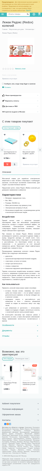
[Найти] (28, 14)
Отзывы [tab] (5, 336)
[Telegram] (10, 424)
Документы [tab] (7, 331)
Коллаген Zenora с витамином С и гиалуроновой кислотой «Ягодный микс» (17, 152)
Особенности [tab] (8, 325)
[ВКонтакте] (5, 424)
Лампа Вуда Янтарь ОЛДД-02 (10, 383)
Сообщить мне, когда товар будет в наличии (19, 84)
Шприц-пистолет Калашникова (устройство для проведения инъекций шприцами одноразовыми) (30, 383)
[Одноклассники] (8, 424)
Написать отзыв (20, 68)
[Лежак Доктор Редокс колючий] (21, 51)
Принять (28, 10)
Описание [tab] (6, 172)
